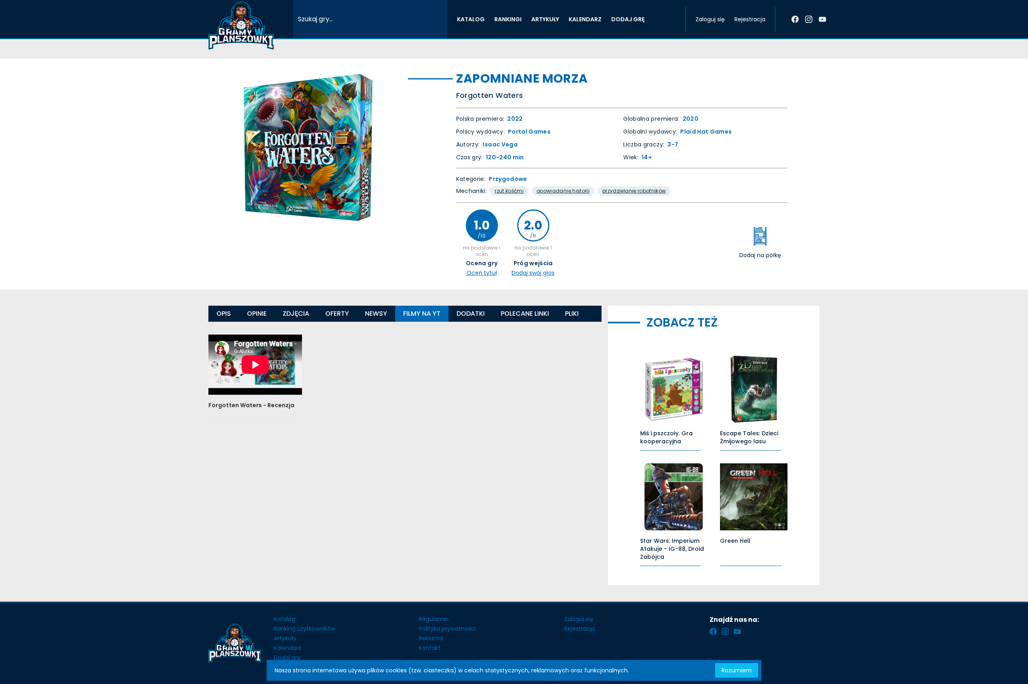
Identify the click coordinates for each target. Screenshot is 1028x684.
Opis (223, 313)
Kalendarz (287, 648)
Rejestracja (749, 19)
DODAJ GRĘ (628, 19)
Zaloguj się (710, 19)
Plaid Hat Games (706, 132)
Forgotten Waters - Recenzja (251, 405)
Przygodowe (508, 179)
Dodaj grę (287, 658)
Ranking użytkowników (304, 629)
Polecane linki (525, 313)
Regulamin (434, 619)
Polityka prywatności (447, 629)
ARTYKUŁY (545, 19)
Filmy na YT (422, 313)
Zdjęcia (296, 313)
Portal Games (529, 132)
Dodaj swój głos (533, 273)
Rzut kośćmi (509, 190)
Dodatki (471, 313)
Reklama (431, 638)
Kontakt (430, 648)
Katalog (284, 619)
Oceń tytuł (482, 273)
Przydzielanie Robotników (634, 190)
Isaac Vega (500, 144)
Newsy (376, 313)
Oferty (337, 313)
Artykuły (285, 638)
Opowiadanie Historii (562, 190)
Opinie (257, 313)
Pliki (572, 313)
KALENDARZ (585, 19)
